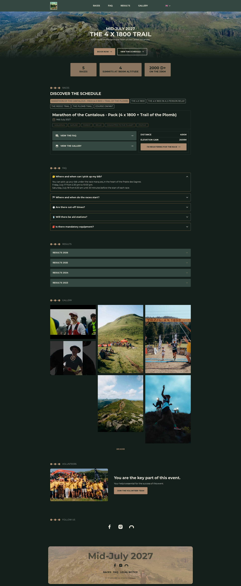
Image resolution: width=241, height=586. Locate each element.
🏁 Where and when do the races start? (75, 197)
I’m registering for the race (162, 147)
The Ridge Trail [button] (60, 106)
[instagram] (120, 526)
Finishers (132, 578)
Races (96, 6)
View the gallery (71, 146)
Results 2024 (60, 273)
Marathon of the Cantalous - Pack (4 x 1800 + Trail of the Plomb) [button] (89, 101)
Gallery (143, 6)
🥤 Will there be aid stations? (69, 217)
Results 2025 (60, 263)
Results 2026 (60, 252)
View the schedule (130, 52)
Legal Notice (129, 572)
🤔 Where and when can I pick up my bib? (77, 176)
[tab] (89, 101)
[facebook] (109, 526)
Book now (103, 52)
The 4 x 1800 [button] (138, 101)
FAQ (110, 6)
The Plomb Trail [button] (82, 106)
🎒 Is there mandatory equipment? (73, 226)
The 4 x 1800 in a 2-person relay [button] (166, 101)
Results (125, 6)
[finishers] (131, 526)
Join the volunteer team (130, 491)
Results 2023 (60, 283)
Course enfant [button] (104, 106)
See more (120, 449)
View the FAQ (68, 135)
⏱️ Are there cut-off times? (68, 207)
